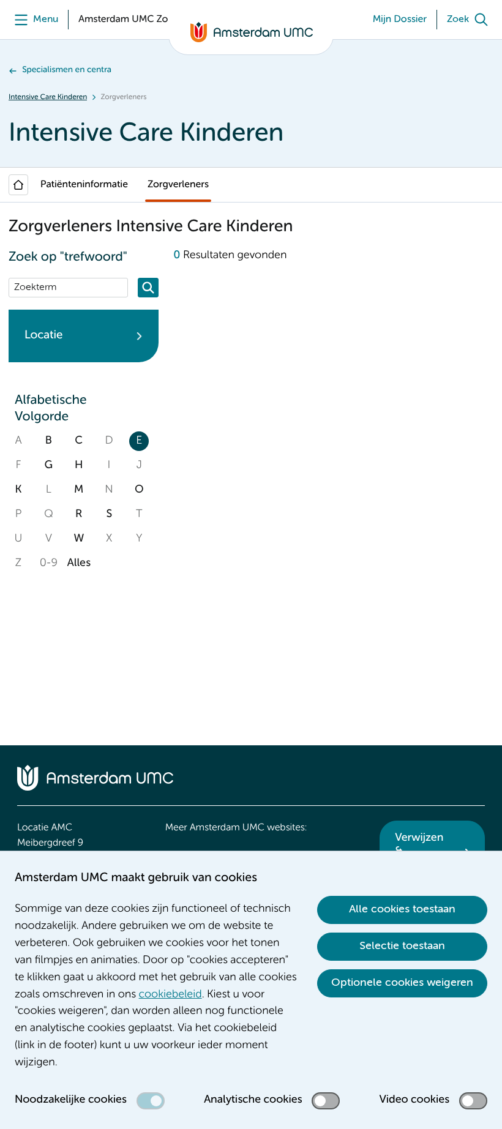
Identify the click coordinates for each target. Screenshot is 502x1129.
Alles (79, 563)
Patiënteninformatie (84, 185)
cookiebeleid (170, 994)
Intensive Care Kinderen (48, 97)
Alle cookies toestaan (402, 909)
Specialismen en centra (66, 70)
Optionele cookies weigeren (402, 982)
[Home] (18, 184)
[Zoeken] (148, 287)
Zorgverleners (178, 185)
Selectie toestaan (402, 946)
